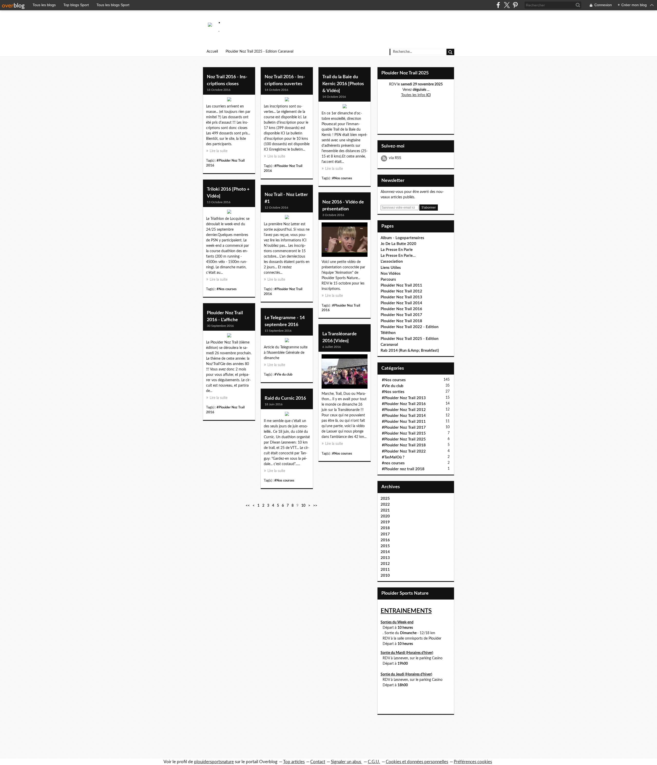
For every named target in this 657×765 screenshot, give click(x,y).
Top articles (294, 762)
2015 (385, 546)
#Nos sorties (393, 392)
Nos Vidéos (391, 274)
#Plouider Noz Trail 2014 (404, 416)
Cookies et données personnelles (417, 762)
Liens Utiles (391, 268)
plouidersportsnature (214, 762)
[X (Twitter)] (507, 5)
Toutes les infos (416, 95)
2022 (385, 504)
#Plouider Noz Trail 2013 (404, 398)
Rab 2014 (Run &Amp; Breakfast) (410, 350)
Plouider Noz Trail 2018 (401, 321)
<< (248, 505)
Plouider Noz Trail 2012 (401, 291)
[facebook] (498, 5)
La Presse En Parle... (398, 256)
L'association (392, 261)
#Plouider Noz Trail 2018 (404, 445)
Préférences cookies (473, 762)
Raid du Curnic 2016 (285, 398)
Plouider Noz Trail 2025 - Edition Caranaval (259, 51)
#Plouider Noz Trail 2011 (404, 422)
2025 (385, 499)
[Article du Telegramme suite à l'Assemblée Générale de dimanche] (287, 341)
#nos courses (393, 463)
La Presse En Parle (397, 250)
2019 (385, 522)
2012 (385, 564)
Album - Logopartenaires (402, 238)
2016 (385, 540)
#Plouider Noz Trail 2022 (404, 451)
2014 (385, 552)
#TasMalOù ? (393, 457)
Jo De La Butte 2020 (398, 244)
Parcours (388, 279)
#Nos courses (342, 178)
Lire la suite (218, 151)
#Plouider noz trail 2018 (403, 469)
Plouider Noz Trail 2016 (401, 309)
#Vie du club (283, 374)
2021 (385, 510)
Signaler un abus (346, 762)
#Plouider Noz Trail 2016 (404, 404)
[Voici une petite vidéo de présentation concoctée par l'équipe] (345, 240)
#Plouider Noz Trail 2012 (404, 410)
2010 (385, 575)
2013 (385, 558)
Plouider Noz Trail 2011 (401, 285)
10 (303, 505)
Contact (317, 762)
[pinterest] (515, 5)
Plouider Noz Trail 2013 (401, 297)
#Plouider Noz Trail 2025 (404, 439)
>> (315, 505)
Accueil (212, 51)
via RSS (395, 158)
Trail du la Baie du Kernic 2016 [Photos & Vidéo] (343, 84)
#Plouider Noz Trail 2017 (404, 427)
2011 (385, 570)
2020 (385, 516)
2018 (385, 528)
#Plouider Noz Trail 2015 (404, 433)
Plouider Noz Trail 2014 (401, 303)
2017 (385, 534)
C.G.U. (374, 762)
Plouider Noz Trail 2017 (401, 315)
